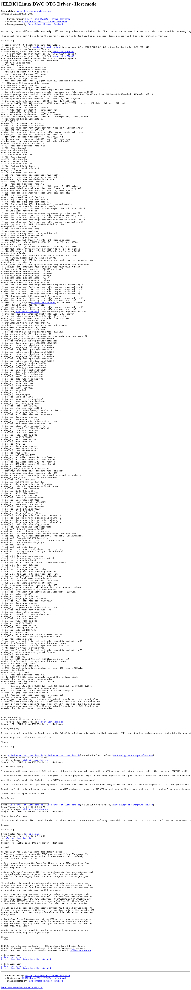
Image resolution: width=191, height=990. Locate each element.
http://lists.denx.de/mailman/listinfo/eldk (26, 959)
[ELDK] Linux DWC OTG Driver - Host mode (47, 19)
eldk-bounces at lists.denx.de (25, 755)
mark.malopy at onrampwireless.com (33, 11)
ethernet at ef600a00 (27, 312)
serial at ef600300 (63, 56)
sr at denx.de (33, 834)
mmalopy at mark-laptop (46, 47)
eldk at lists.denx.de (50, 722)
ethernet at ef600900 (43, 303)
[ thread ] (39, 24)
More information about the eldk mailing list (22, 987)
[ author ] (58, 24)
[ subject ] (48, 24)
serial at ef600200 (63, 52)
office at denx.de (80, 950)
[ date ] (31, 24)
